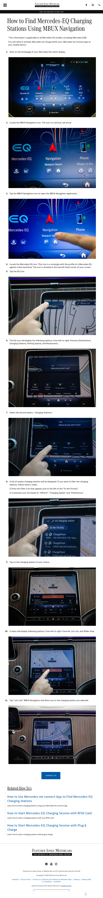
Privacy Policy (26, 879)
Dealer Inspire (66, 886)
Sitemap (77, 879)
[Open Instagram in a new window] (56, 864)
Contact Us (50, 775)
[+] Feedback (47, 882)
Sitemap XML (86, 879)
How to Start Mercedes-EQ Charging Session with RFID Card (49, 813)
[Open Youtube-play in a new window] (51, 864)
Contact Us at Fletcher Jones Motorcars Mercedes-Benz (52, 879)
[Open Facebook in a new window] (47, 864)
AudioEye (15, 879)
